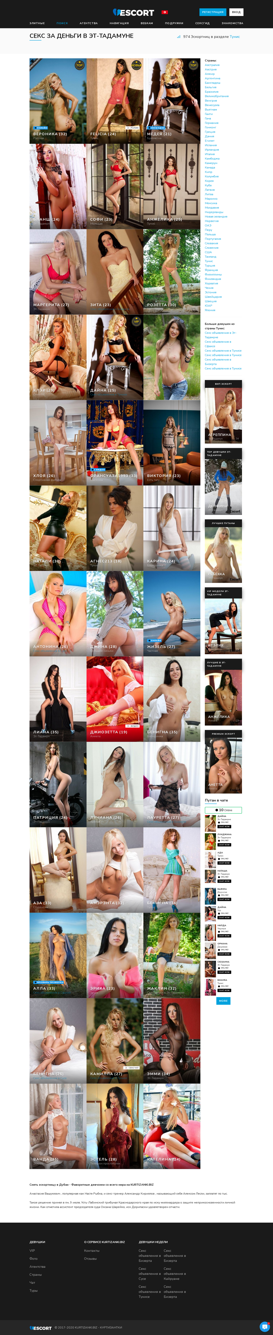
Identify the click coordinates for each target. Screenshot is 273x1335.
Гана (208, 118)
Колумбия (212, 176)
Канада (210, 168)
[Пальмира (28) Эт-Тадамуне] (58, 101)
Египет (209, 141)
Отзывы (90, 1258)
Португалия (213, 239)
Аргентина (212, 78)
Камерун (211, 163)
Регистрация (213, 12)
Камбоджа (212, 159)
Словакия (211, 243)
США (208, 252)
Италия (210, 154)
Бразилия (211, 92)
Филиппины (213, 274)
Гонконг (210, 127)
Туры (34, 1290)
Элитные (37, 23)
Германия (211, 123)
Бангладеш (212, 83)
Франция (211, 270)
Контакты (92, 1250)
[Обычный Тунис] (115, 186)
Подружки (174, 23)
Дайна (221, 816)
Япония (210, 310)
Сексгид (202, 23)
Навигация (119, 23)
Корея (209, 181)
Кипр (208, 172)
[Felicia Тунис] (115, 101)
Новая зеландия (216, 217)
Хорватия (211, 283)
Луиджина (224, 834)
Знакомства (232, 23)
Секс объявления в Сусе (150, 1273)
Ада (220, 852)
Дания (209, 136)
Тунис (235, 36)
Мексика (211, 203)
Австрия (211, 69)
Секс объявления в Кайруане (175, 1273)
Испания (211, 145)
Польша (210, 234)
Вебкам (147, 23)
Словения (211, 248)
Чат (32, 1282)
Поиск (62, 23)
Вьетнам (211, 110)
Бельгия (210, 87)
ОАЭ (208, 225)
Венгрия (211, 101)
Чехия (209, 288)
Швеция (211, 301)
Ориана (222, 943)
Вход (236, 12)
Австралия (212, 65)
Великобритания (217, 96)
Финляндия (213, 279)
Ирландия (212, 150)
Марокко (211, 199)
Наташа (222, 870)
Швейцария (213, 297)
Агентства (89, 23)
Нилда (221, 925)
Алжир (210, 74)
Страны (36, 1274)
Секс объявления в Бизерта (150, 1255)
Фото (34, 1258)
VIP (32, 1250)
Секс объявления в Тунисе (223, 351)
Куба (208, 185)
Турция (210, 266)
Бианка (222, 980)
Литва (209, 194)
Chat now (224, 826)
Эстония (210, 292)
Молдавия (212, 208)
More (223, 1001)
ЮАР (208, 306)
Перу (208, 230)
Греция (210, 132)
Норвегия (212, 221)
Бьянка (222, 889)
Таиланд (210, 257)
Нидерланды (214, 212)
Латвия (210, 190)
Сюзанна (223, 961)
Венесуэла (212, 105)
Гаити (209, 114)
